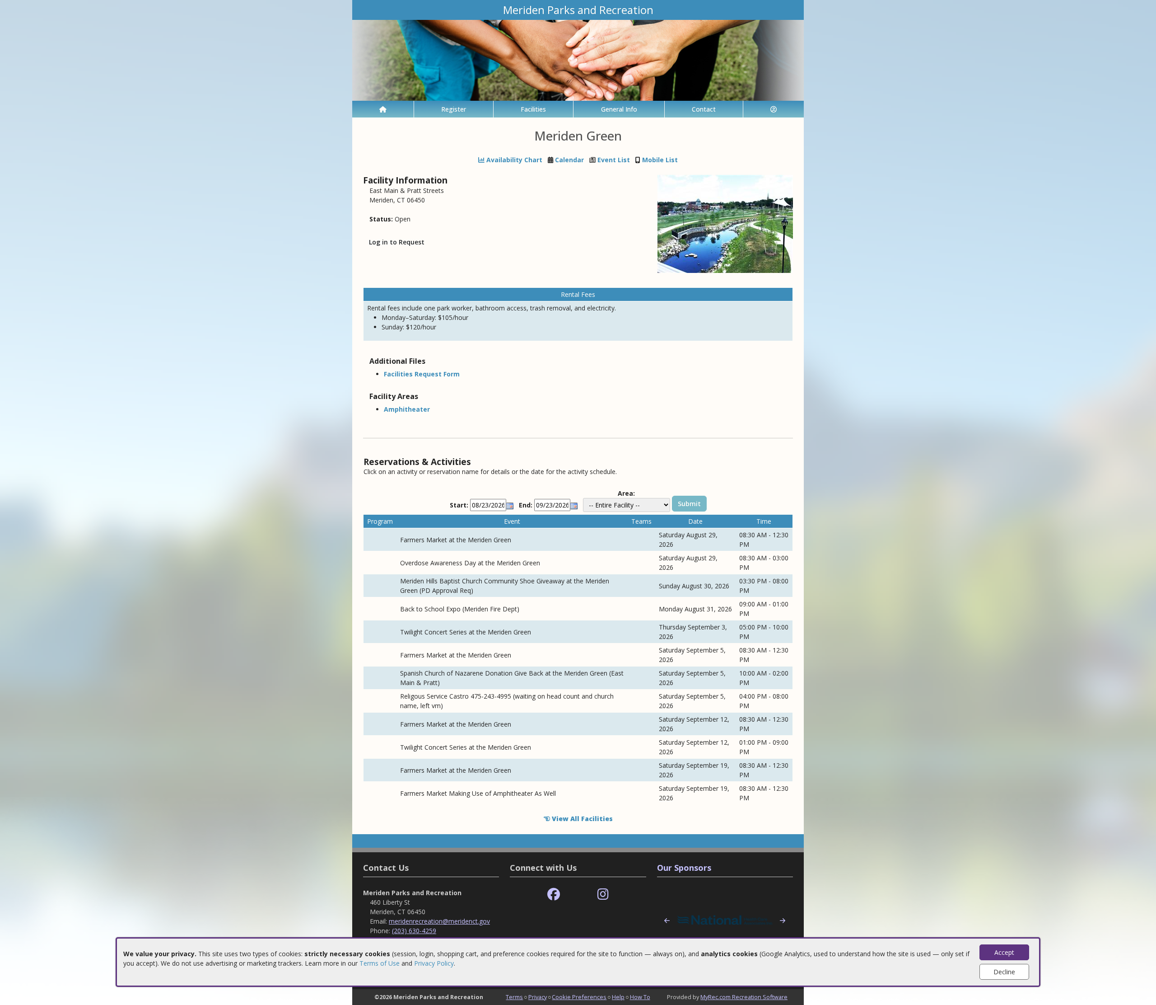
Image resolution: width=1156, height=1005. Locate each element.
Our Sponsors (684, 867)
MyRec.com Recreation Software (744, 997)
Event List (613, 159)
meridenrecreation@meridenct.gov (439, 921)
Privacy (537, 997)
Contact (704, 109)
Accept (1004, 952)
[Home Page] (383, 109)
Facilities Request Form (422, 374)
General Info (619, 109)
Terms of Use (379, 963)
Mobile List (660, 159)
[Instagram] (603, 894)
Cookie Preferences (579, 997)
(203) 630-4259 (414, 930)
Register (453, 109)
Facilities (533, 109)
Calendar (569, 159)
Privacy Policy (434, 963)
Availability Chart (513, 159)
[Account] (773, 109)
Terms (514, 997)
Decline (1004, 971)
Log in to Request (396, 242)
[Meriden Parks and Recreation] (578, 59)
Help (618, 997)
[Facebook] (553, 894)
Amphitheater (407, 409)
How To (640, 997)
